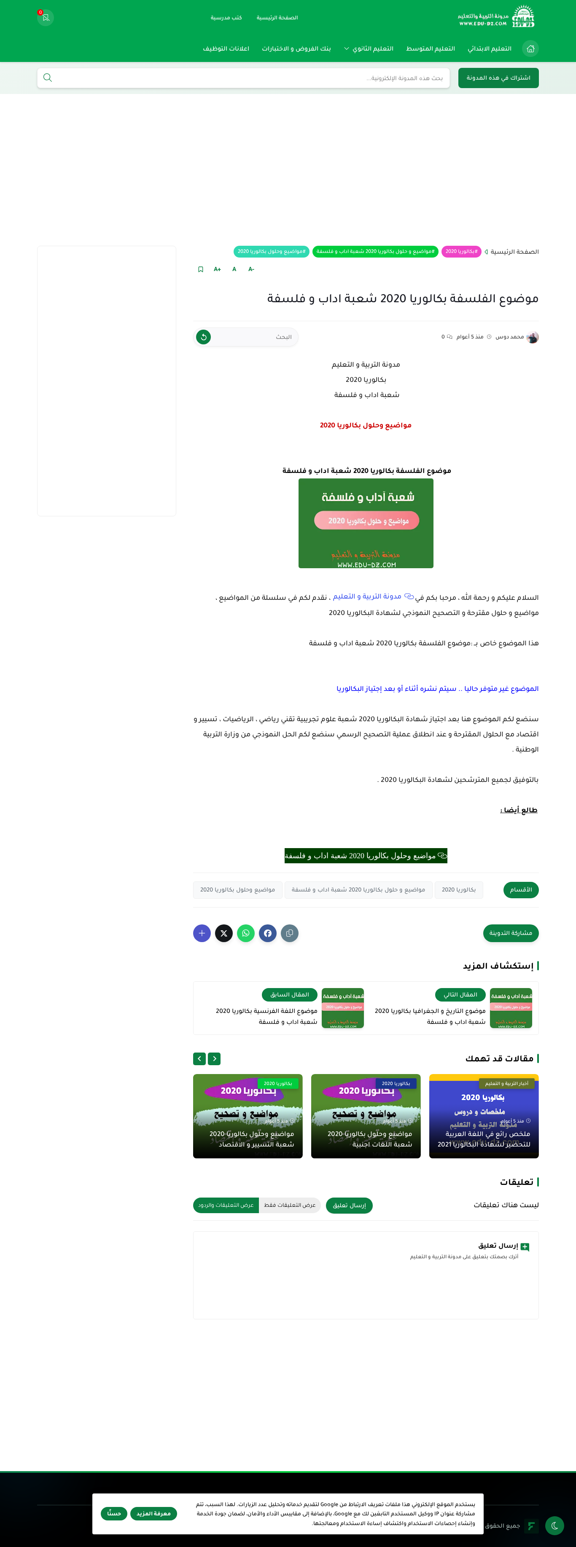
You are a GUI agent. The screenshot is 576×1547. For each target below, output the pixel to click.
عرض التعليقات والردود (226, 1205)
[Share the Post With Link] (290, 933)
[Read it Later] (200, 269)
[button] (268, 933)
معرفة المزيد (154, 1514)
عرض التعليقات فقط (290, 1205)
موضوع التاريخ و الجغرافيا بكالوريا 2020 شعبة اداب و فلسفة (430, 1016)
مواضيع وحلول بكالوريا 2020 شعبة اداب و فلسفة (360, 855)
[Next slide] (199, 1059)
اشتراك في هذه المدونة (498, 78)
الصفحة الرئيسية (515, 251)
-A (251, 269)
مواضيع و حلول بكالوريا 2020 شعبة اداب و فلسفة (374, 251)
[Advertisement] (288, 170)
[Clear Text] (203, 337)
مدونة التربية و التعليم (368, 596)
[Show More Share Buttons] (202, 933)
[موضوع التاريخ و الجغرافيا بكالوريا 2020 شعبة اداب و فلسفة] (511, 1008)
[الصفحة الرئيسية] (530, 48)
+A (217, 269)
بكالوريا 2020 (460, 251)
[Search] (47, 78)
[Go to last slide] (214, 1059)
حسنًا (114, 1514)
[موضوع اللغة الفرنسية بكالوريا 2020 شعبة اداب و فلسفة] (343, 1008)
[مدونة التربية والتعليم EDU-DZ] (497, 17)
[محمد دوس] (532, 337)
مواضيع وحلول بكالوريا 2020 (270, 251)
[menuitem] (528, 48)
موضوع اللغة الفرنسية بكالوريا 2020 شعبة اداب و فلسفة (267, 1016)
